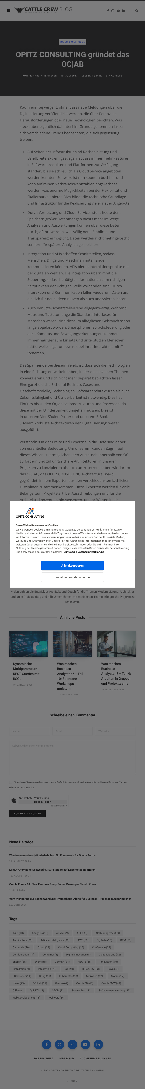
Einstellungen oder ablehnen (72, 577)
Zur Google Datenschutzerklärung (84, 551)
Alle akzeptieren (72, 565)
